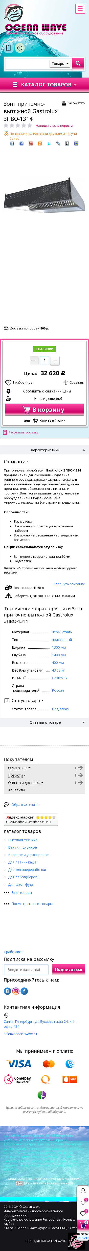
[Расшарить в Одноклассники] (40, 143)
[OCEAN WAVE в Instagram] (16, 991)
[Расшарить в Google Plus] (30, 143)
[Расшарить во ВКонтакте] (12, 143)
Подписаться (68, 969)
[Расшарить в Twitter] (49, 143)
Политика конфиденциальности (50, 1183)
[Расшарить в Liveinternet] (67, 143)
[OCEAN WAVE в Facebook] (24, 991)
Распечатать (76, 103)
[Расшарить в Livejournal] (58, 143)
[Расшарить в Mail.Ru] (76, 143)
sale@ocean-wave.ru (20, 1033)
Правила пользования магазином (53, 1179)
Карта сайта (16, 1179)
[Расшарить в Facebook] (21, 143)
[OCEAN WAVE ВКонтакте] (7, 991)
